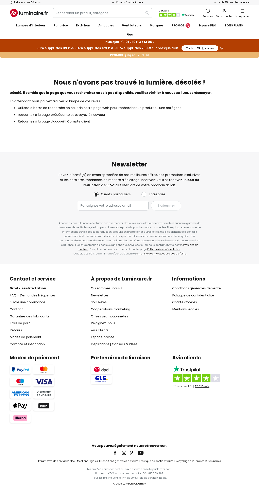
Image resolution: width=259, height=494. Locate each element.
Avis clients (99, 330)
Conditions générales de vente (196, 288)
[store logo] (29, 13)
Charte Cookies (184, 302)
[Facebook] (117, 452)
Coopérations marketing (110, 309)
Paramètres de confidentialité (56, 461)
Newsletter (99, 295)
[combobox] (102, 13)
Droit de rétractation (28, 288)
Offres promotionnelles (109, 316)
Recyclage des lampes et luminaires (198, 461)
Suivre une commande (27, 302)
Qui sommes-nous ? (106, 288)
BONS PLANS (233, 25)
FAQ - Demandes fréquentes (33, 295)
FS (200, 48)
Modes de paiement (25, 337)
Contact (16, 309)
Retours (16, 330)
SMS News (99, 302)
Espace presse (102, 337)
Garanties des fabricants (29, 316)
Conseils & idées (124, 344)
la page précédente (54, 114)
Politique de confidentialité (163, 249)
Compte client (78, 121)
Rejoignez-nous (103, 323)
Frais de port (20, 323)
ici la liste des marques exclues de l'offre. (161, 253)
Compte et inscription (27, 344)
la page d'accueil (51, 121)
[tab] (48, 311)
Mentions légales (185, 309)
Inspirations (100, 344)
